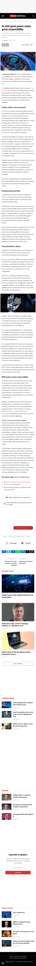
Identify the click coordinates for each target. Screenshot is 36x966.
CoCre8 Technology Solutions (17, 536)
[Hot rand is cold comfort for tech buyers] (6, 933)
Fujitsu (28, 536)
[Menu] (3, 16)
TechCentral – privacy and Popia (25, 961)
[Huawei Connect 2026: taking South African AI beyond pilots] (18, 583)
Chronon (24, 958)
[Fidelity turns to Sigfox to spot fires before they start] (6, 726)
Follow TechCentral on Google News (19, 497)
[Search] (33, 16)
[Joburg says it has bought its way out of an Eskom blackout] (6, 943)
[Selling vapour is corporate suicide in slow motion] (6, 797)
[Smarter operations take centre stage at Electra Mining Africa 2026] (6, 714)
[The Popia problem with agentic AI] (6, 816)
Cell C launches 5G (19, 912)
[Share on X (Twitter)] (3, 44)
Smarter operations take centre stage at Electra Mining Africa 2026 (23, 714)
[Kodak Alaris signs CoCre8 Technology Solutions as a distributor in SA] (18, 612)
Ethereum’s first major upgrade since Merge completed (11, 563)
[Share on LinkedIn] (7, 44)
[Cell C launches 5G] (6, 914)
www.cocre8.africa (21, 477)
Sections (8, 21)
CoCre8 (5, 40)
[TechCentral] (18, 16)
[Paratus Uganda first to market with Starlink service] (6, 704)
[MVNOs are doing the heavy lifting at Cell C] (6, 924)
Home (3, 21)
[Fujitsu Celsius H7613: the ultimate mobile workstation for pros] (18, 640)
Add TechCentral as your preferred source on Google (19, 504)
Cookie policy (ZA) (10, 961)
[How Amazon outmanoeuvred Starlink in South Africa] (6, 807)
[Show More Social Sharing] (11, 44)
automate (5, 197)
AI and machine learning (16, 21)
